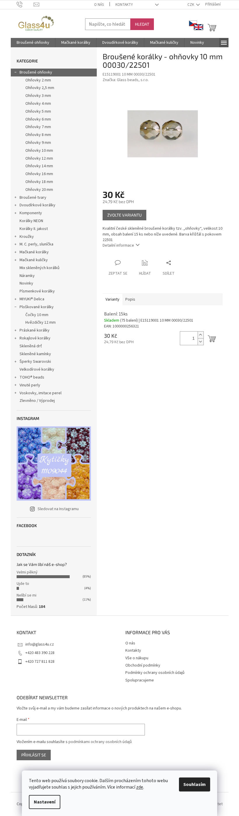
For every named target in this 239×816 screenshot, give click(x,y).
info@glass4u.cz (39, 644)
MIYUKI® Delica (32, 299)
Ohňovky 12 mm (39, 158)
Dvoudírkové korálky (37, 205)
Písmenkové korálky (37, 291)
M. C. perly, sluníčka (36, 244)
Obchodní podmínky (142, 665)
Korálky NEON (31, 221)
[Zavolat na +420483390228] (25, 4)
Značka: (126, 80)
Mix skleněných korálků (39, 268)
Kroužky (27, 237)
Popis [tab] (130, 299)
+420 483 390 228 (40, 653)
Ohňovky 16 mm (39, 174)
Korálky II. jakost (34, 229)
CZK (191, 4)
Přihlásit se (33, 754)
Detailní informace (118, 245)
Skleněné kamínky (35, 354)
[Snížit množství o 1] (200, 341)
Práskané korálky (35, 330)
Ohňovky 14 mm (39, 166)
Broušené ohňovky (36, 72)
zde (139, 787)
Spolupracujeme (139, 680)
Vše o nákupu (136, 658)
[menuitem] (33, 42)
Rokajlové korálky (35, 338)
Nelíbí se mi (26, 595)
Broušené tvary (33, 197)
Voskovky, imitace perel (40, 393)
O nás (99, 4)
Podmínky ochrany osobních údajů (154, 673)
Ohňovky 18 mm (39, 182)
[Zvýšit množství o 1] (200, 335)
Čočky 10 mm (36, 315)
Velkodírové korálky (37, 369)
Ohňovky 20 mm (39, 190)
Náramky (27, 276)
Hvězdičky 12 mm (40, 322)
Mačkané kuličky (34, 260)
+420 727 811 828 (40, 662)
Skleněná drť (31, 346)
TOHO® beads (32, 377)
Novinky (26, 283)
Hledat (142, 24)
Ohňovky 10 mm (39, 151)
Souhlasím (194, 784)
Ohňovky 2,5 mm (39, 88)
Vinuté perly (30, 385)
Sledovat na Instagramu (58, 509)
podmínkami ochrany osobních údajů (100, 742)
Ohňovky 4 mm (38, 104)
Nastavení (44, 802)
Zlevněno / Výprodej (37, 401)
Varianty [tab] (112, 299)
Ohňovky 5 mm (38, 111)
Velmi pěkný (27, 572)
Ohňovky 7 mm (38, 127)
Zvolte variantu (124, 214)
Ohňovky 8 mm (38, 135)
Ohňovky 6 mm (38, 119)
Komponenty (31, 213)
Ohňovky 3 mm (38, 96)
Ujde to (23, 584)
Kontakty (124, 4)
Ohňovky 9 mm (38, 143)
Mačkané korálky (34, 252)
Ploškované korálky (37, 307)
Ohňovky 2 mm (38, 80)
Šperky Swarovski (35, 362)
